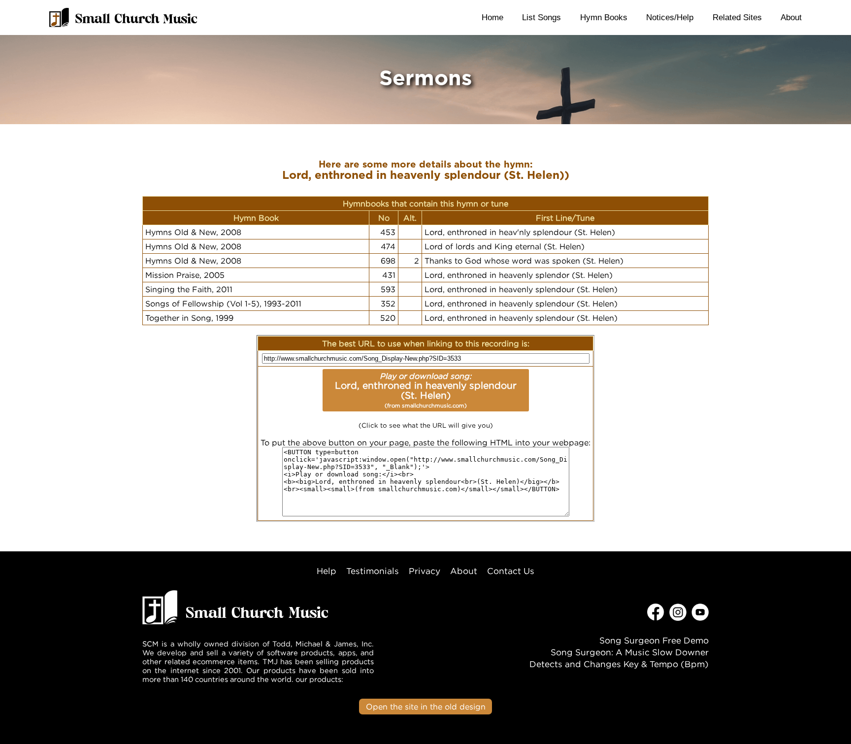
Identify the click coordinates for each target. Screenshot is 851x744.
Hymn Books (603, 17)
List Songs (541, 17)
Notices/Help (669, 17)
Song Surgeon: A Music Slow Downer (630, 652)
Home (492, 17)
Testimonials (372, 570)
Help (326, 570)
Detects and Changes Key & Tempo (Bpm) (619, 664)
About (791, 17)
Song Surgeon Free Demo (654, 640)
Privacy (424, 570)
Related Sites (737, 17)
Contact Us (510, 570)
